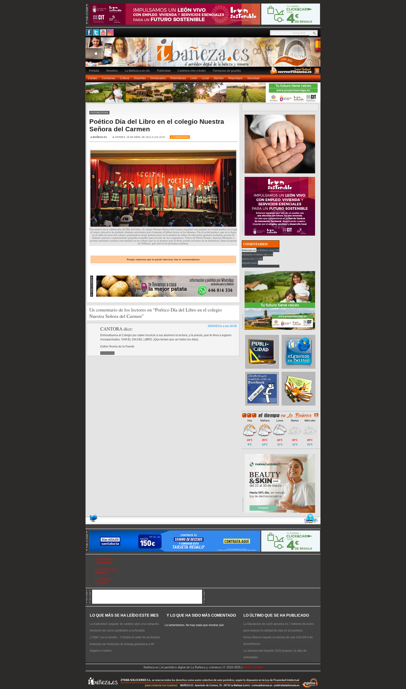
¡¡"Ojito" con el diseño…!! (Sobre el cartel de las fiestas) (125, 637)
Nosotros (112, 70)
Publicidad (164, 70)
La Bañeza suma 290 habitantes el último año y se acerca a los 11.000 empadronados (260, 256)
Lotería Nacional (106, 569)
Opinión (219, 78)
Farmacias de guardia (227, 70)
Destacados (158, 78)
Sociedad (253, 78)
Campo (92, 78)
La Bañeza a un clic (137, 70)
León (194, 78)
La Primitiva (103, 579)
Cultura (124, 78)
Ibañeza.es (204, 54)
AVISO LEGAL (253, 667)
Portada (94, 70)
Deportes (140, 78)
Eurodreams (103, 562)
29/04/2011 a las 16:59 (222, 326)
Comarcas (108, 78)
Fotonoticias (178, 78)
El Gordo (101, 583)
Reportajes (235, 78)
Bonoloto (101, 573)
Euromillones (104, 559)
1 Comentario (180, 137)
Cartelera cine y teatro (192, 70)
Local (205, 78)
